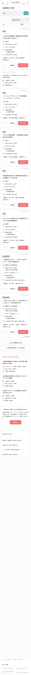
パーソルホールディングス (7, 668)
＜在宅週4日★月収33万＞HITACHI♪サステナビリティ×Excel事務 (15, 381)
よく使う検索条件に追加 (15, 343)
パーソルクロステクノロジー (22, 672)
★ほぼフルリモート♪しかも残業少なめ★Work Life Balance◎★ (15, 395)
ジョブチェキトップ (8, 659)
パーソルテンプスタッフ (21, 668)
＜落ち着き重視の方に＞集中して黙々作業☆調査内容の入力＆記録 (15, 366)
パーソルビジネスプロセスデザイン (8, 672)
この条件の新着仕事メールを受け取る (15, 348)
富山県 (15, 659)
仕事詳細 (12, 65)
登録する (15, 422)
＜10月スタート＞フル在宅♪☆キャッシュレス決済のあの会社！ (15, 80)
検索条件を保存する (16, 19)
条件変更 (26, 13)
